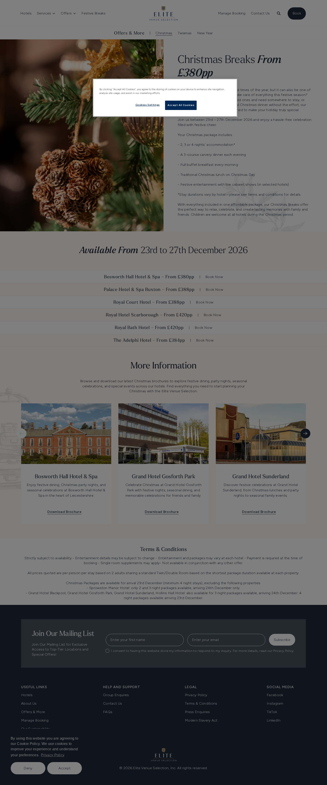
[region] (165, 98)
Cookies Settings (147, 104)
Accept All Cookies (181, 105)
